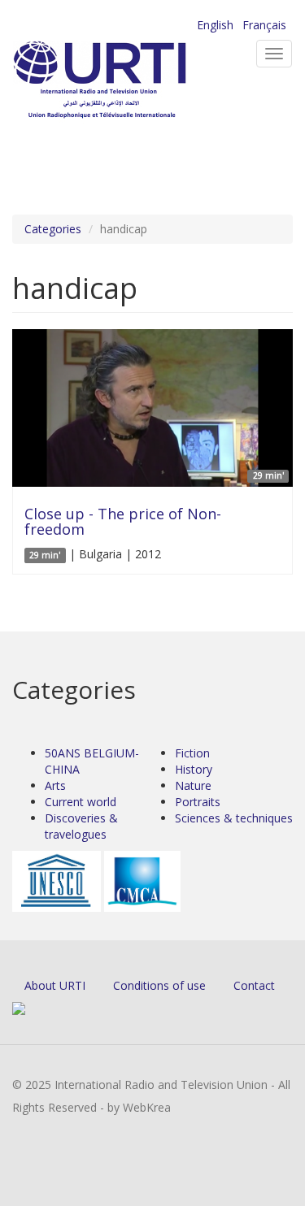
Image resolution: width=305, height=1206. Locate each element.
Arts (55, 785)
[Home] (126, 82)
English (215, 25)
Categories (52, 228)
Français (264, 25)
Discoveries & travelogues (81, 826)
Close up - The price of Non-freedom (122, 522)
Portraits (197, 801)
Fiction (192, 753)
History (193, 769)
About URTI (54, 985)
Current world (80, 801)
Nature (193, 785)
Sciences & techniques (234, 818)
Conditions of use (159, 985)
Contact (254, 985)
